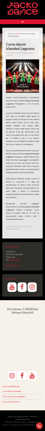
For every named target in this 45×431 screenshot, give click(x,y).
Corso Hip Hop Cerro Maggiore (13, 396)
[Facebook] (22, 287)
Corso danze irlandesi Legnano (20, 46)
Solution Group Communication (22, 425)
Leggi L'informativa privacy (18, 417)
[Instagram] (32, 287)
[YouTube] (12, 287)
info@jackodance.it (13, 265)
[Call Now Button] (39, 426)
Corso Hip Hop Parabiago (11, 391)
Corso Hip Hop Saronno (11, 402)
